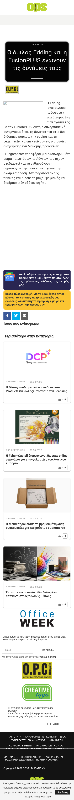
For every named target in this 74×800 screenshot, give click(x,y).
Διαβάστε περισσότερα (38, 796)
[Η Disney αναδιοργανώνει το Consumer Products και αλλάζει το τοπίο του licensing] (37, 359)
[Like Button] (59, 399)
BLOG (63, 736)
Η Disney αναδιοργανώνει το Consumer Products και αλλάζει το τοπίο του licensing (36, 389)
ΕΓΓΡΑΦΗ (48, 650)
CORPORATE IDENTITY (21, 745)
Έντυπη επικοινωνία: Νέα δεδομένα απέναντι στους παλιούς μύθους (31, 594)
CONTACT (59, 745)
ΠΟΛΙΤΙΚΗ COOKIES (47, 759)
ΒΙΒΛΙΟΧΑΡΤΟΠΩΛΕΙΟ (15, 382)
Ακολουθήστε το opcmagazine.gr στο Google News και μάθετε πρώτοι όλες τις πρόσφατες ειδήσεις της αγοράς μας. (44, 280)
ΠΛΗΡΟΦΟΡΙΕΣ (31, 736)
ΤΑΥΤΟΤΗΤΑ (14, 736)
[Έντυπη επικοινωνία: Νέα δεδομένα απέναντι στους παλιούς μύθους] (37, 563)
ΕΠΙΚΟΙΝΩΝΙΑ (49, 736)
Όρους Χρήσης (48, 656)
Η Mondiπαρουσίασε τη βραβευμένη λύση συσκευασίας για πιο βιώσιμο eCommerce (35, 526)
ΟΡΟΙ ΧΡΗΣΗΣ (11, 757)
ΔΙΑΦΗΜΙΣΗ (56, 740)
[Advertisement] (37, 225)
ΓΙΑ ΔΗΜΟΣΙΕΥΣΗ (37, 740)
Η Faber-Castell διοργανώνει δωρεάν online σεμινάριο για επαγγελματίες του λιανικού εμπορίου (36, 459)
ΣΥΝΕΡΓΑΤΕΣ (18, 740)
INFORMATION (44, 745)
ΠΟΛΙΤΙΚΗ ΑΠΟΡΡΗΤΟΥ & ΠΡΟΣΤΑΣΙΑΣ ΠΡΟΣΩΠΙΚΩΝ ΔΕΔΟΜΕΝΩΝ (33, 758)
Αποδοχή (63, 792)
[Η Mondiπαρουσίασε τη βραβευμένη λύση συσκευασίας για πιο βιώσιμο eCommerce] (37, 495)
